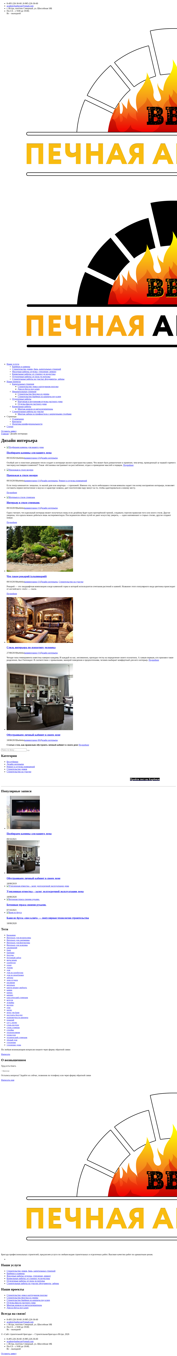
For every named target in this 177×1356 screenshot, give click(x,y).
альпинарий (12, 948)
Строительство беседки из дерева (33, 394)
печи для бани (13, 1012)
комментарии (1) (32, 480)
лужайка (10, 1002)
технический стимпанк (17, 1037)
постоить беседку (15, 1015)
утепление (11, 1042)
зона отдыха (12, 980)
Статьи (10, 426)
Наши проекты (14, 381)
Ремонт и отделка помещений (73, 480)
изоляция (11, 982)
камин (9, 990)
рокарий (10, 1020)
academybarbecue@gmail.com (20, 6)
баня (9, 950)
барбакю (10, 953)
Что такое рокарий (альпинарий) (27, 576)
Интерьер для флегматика (18, 943)
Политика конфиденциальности (27, 424)
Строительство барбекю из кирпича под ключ (39, 396)
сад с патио (12, 1022)
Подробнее (128, 465)
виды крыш (12, 960)
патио (9, 1010)
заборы (10, 977)
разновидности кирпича (17, 1017)
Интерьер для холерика (17, 945)
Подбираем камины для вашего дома (29, 452)
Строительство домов (17, 769)
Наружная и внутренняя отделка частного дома (40, 401)
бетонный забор (14, 957)
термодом (11, 1035)
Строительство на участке (71, 582)
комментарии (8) (32, 740)
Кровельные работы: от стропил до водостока (33, 374)
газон (9, 965)
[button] (28, 750)
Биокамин (11, 935)
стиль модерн (13, 1025)
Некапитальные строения (24, 391)
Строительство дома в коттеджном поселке (38, 386)
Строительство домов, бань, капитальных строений (36, 369)
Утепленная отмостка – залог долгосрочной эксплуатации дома (45, 891)
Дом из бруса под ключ (29, 389)
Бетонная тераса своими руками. (26, 904)
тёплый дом (12, 1040)
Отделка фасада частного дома (32, 404)
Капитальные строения (23, 384)
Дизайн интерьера (49, 458)
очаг (9, 1007)
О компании (18, 419)
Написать (5, 1054)
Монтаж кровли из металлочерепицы (35, 409)
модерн (10, 1005)
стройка (10, 1030)
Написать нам (7, 1080)
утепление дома (14, 1045)
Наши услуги (13, 364)
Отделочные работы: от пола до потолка (31, 376)
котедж (10, 1000)
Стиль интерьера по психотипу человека (31, 647)
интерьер (11, 985)
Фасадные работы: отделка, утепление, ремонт (34, 371)
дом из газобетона (15, 972)
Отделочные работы (21, 399)
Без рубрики (12, 761)
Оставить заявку (9, 431)
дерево (10, 967)
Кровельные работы (21, 406)
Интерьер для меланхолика (19, 938)
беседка (10, 955)
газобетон (11, 962)
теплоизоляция (13, 1032)
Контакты (16, 421)
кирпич (10, 995)
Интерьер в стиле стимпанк (23, 502)
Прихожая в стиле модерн (22, 475)
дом (8, 970)
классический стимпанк (17, 997)
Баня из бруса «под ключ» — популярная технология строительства (48, 917)
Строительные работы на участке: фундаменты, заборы (38, 379)
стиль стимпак (13, 1027)
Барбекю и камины (21, 366)
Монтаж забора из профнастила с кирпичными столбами (44, 414)
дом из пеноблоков (15, 975)
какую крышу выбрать (17, 987)
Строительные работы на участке (28, 411)
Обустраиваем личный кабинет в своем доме (33, 734)
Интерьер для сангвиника (18, 940)
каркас (10, 992)
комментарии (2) (32, 458)
